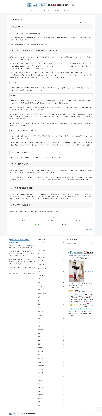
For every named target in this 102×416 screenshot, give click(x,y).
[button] (64, 224)
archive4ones (13, 242)
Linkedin (45, 44)
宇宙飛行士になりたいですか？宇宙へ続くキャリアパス (22, 274)
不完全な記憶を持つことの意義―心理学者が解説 (22, 268)
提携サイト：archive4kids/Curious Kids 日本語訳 (81, 308)
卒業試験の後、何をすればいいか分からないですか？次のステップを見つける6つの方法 (22, 246)
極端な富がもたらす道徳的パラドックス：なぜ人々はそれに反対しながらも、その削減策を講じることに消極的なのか (22, 262)
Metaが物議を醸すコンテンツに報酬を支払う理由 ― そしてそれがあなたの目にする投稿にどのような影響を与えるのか (21, 253)
